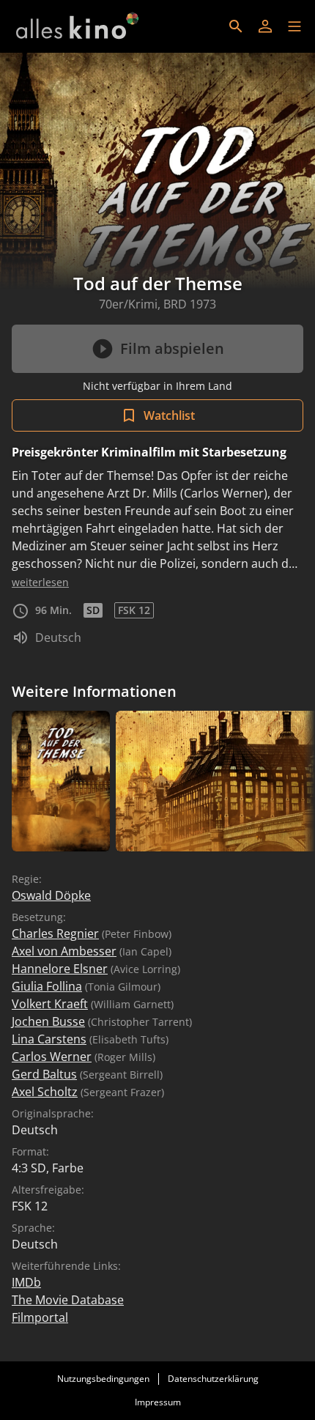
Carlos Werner (52, 1057)
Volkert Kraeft (50, 1004)
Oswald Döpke (51, 895)
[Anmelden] (265, 26)
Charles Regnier (55, 933)
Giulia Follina (47, 986)
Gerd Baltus (44, 1074)
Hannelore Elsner (60, 969)
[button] (294, 26)
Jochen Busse (48, 1021)
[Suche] (236, 26)
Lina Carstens (49, 1039)
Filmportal (40, 1317)
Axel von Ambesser (64, 951)
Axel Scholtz (45, 1092)
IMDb (26, 1282)
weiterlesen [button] (40, 582)
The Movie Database (68, 1300)
